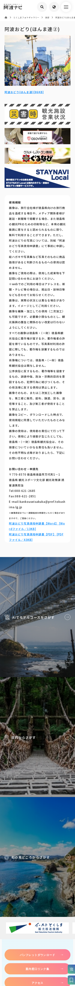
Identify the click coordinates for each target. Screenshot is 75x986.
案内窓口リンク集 (37, 968)
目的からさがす (37, 737)
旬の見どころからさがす (37, 857)
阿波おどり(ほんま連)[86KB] (24, 92)
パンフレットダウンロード (37, 954)
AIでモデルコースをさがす (37, 617)
